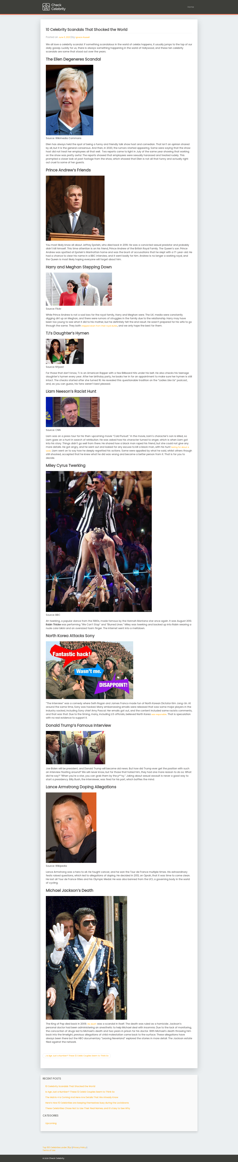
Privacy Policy (79, 1147)
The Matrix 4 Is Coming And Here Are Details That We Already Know (81, 1097)
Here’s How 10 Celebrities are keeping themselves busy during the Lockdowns (87, 1102)
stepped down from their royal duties (99, 325)
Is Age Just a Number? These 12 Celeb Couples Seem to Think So (78, 1055)
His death (91, 1024)
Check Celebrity (56, 1158)
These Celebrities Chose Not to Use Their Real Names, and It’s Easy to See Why (87, 1108)
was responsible (159, 714)
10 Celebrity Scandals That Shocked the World (70, 1086)
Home (190, 7)
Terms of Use (49, 1150)
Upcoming (50, 1123)
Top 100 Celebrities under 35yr (57, 1147)
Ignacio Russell (83, 37)
